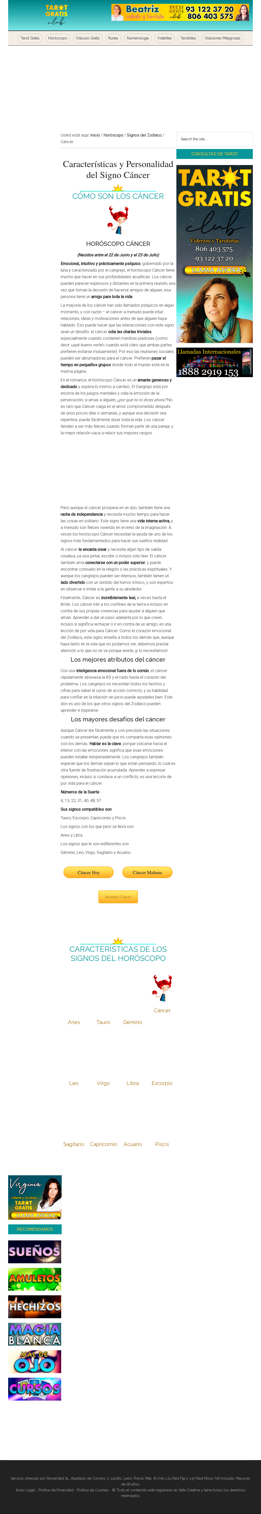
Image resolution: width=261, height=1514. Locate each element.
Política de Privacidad (55, 1490)
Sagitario (73, 1144)
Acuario (133, 1144)
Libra (133, 1083)
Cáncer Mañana (147, 872)
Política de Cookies (93, 1490)
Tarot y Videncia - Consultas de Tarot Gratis (56, 15)
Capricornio (103, 1144)
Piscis (162, 1144)
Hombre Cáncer (118, 896)
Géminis (132, 1022)
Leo (74, 1083)
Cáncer (162, 1010)
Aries (74, 1022)
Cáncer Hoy (89, 872)
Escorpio (162, 1083)
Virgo (103, 1083)
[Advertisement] (130, 83)
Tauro (103, 1022)
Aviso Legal (25, 1490)
